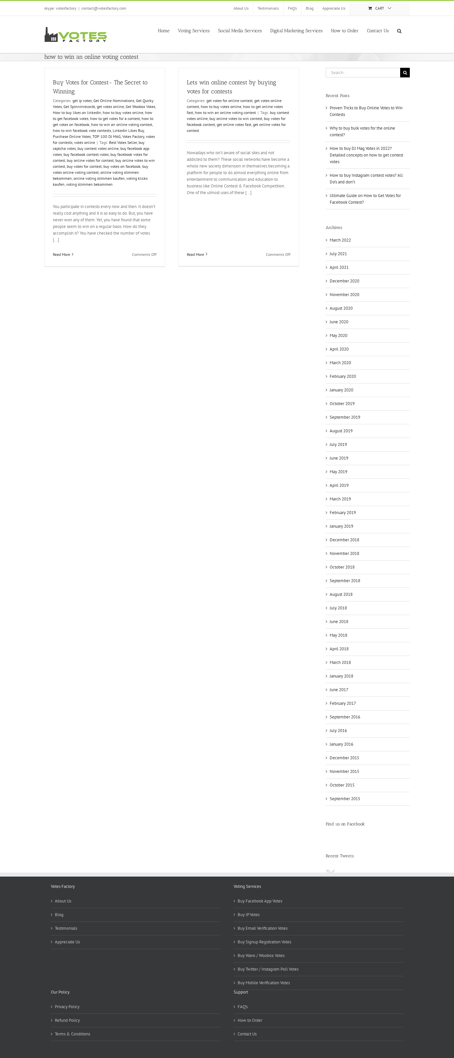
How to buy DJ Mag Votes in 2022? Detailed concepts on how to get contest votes (366, 155)
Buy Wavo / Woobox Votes (261, 955)
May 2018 (338, 635)
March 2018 (340, 662)
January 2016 (341, 744)
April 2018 (339, 649)
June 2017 (339, 689)
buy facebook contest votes (86, 154)
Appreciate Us (67, 942)
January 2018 (341, 676)
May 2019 (338, 472)
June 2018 (339, 621)
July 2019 (338, 444)
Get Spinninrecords (79, 106)
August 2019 (341, 431)
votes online (84, 142)
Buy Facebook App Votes (260, 901)
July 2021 (338, 254)
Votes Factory (133, 136)
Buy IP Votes (249, 914)
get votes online (110, 106)
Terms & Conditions (72, 1034)
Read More (61, 254)
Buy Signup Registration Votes (264, 942)
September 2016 (345, 717)
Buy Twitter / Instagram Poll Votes (268, 969)
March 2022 (340, 240)
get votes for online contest (229, 100)
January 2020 (341, 390)
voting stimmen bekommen (89, 184)
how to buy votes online (123, 112)
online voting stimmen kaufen (99, 178)
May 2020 (338, 335)
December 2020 (344, 281)
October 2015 (342, 785)
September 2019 (345, 417)
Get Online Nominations (113, 100)
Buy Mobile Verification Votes (264, 983)
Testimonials (66, 928)
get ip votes (82, 100)
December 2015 (344, 758)
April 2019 (339, 485)
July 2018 (338, 608)
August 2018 (341, 594)
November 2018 (344, 553)
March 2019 (340, 499)
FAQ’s (243, 1006)
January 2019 (341, 526)
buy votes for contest (84, 166)
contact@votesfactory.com (103, 8)
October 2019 (342, 403)
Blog (59, 914)
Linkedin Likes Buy (128, 130)
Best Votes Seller (123, 142)
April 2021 (339, 267)
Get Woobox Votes (140, 106)
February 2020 (343, 376)
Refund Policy (67, 1020)
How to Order (250, 1020)
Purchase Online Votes (72, 136)
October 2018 (342, 567)
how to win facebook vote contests (82, 130)
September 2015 (345, 798)
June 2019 (339, 458)
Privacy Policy (67, 1006)
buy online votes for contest (90, 160)
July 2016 (338, 730)
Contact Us (247, 1034)
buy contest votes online (98, 148)
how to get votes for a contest (115, 118)
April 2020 (339, 349)
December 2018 (344, 540)
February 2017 (343, 703)
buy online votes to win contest (235, 118)
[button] (399, 30)
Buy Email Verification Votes (262, 928)
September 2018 (345, 580)
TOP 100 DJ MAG (106, 136)
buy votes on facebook (122, 166)
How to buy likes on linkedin (77, 112)
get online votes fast (234, 124)
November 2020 (344, 294)
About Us (63, 901)
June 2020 (339, 322)
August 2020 (341, 308)
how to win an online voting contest (121, 124)
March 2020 (340, 363)
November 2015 (344, 771)
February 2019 (343, 512)
